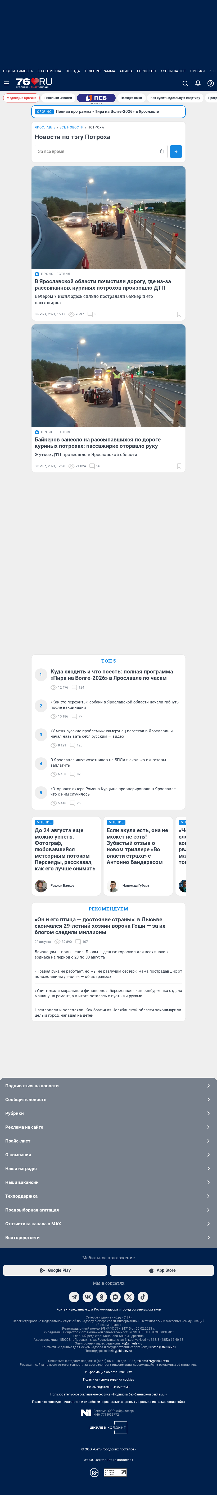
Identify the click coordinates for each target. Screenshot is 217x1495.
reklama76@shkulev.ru (153, 1361)
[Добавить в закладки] (179, 314)
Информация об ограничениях (108, 1372)
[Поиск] (185, 83)
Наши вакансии (22, 1182)
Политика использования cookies (108, 1379)
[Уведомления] (198, 83)
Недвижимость (18, 71)
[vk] (88, 1297)
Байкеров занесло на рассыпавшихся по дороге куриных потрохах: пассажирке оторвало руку (98, 442)
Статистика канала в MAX (33, 1223)
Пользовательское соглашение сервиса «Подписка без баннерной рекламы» (108, 1394)
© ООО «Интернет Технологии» (108, 1460)
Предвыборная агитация (32, 1210)
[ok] (101, 1297)
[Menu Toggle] (6, 83)
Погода (73, 71)
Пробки (197, 71)
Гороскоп (146, 71)
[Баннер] (96, 97)
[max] (115, 1297)
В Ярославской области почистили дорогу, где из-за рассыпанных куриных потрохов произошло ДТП (103, 284)
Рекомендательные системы (108, 1387)
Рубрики (14, 1113)
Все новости (72, 127)
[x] (129, 1297)
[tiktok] (143, 1297)
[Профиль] (210, 83)
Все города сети (22, 1237)
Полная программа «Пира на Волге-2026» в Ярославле (107, 111)
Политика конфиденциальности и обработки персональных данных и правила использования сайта (108, 1402)
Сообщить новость (25, 1099)
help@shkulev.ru (120, 1351)
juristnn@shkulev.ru (162, 1347)
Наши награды (21, 1168)
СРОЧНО (44, 112)
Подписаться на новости (32, 1085)
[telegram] (74, 1297)
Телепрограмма (99, 71)
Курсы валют (173, 71)
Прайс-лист (17, 1141)
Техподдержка (21, 1196)
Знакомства (49, 71)
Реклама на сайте (24, 1127)
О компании (18, 1154)
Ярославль (45, 127)
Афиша (126, 71)
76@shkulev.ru (131, 1343)
